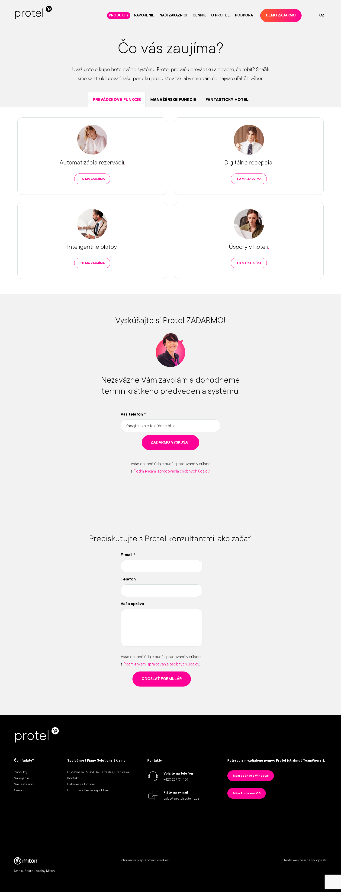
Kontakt (73, 778)
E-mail (128, 554)
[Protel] (33, 12)
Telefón (128, 579)
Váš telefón (133, 414)
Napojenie (21, 778)
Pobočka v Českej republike (87, 790)
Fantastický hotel (227, 99)
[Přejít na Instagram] (293, 816)
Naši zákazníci (24, 784)
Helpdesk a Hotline (81, 784)
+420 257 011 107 (176, 779)
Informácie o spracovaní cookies (145, 860)
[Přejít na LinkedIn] (277, 816)
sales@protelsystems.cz (181, 798)
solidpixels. (319, 860)
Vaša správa (132, 603)
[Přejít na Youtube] (324, 816)
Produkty (20, 772)
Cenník (19, 790)
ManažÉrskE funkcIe (173, 99)
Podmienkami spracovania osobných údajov (171, 471)
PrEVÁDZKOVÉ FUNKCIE (117, 99)
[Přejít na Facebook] (308, 816)
